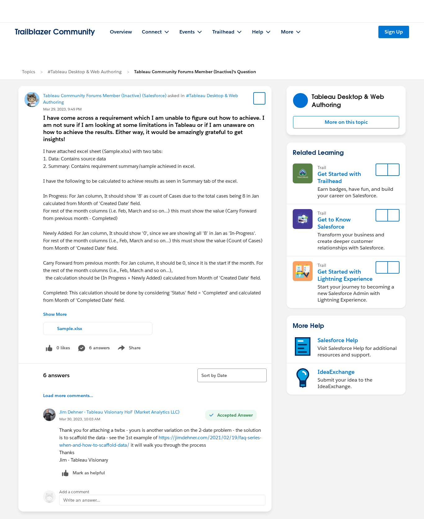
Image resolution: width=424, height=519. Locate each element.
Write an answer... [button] (81, 500)
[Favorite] (259, 98)
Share (128, 349)
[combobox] (232, 375)
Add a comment (74, 491)
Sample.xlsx (69, 328)
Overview (121, 32)
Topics (28, 71)
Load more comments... (68, 395)
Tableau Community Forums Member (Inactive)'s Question (195, 71)
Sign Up (394, 32)
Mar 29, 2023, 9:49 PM (62, 109)
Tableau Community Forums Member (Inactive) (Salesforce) (104, 95)
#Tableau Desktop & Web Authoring (84, 71)
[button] (346, 122)
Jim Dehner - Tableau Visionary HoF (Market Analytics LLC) (119, 412)
